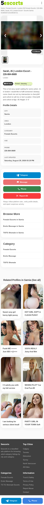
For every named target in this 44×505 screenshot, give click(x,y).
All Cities (26, 467)
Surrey (25, 460)
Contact (26, 492)
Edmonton (27, 456)
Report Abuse (28, 488)
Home (3, 8)
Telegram (24, 175)
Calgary (26, 449)
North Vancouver (29, 463)
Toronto (26, 452)
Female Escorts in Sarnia (13, 220)
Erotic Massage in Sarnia (13, 226)
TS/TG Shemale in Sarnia (13, 233)
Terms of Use (28, 481)
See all (36, 280)
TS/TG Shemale (9, 262)
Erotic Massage (9, 256)
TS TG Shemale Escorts (10, 485)
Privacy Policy (28, 485)
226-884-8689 (10, 74)
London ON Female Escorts (26, 8)
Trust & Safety (28, 477)
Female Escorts (11, 8)
